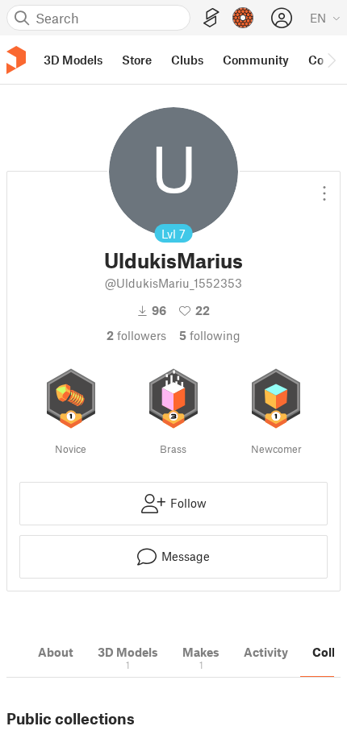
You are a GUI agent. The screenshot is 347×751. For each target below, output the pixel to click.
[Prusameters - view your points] (242, 17)
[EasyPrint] (211, 18)
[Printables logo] (16, 60)
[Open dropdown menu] (324, 187)
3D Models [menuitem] (73, 59)
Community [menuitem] (256, 59)
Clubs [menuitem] (187, 59)
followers (136, 335)
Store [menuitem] (137, 59)
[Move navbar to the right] (330, 59)
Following (209, 335)
